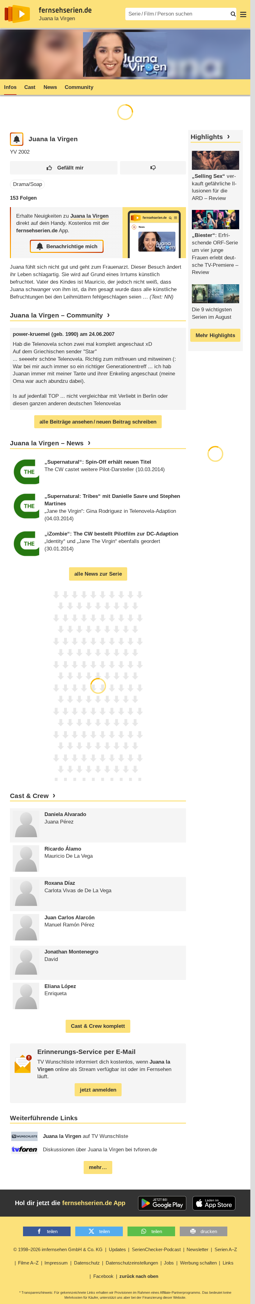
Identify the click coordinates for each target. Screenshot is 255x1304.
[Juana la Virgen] (154, 232)
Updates (117, 1249)
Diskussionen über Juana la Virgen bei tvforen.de (100, 1150)
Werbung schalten (198, 1262)
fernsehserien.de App (93, 1203)
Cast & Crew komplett (98, 1026)
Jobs (169, 1262)
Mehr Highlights (215, 335)
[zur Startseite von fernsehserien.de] (17, 14)
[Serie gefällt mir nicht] (153, 167)
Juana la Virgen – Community (56, 315)
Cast (29, 87)
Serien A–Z (226, 1249)
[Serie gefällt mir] (64, 167)
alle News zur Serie (98, 574)
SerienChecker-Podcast (156, 1249)
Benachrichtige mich (71, 246)
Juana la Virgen (57, 18)
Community (79, 87)
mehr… (98, 1167)
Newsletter (197, 1249)
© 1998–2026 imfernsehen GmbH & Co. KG (58, 1249)
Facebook (103, 1276)
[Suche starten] (233, 14)
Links (228, 1262)
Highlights (207, 137)
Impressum (56, 1262)
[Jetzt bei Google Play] (162, 1203)
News (50, 87)
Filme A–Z (28, 1262)
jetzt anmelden (98, 1090)
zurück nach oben (138, 1276)
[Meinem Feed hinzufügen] (16, 139)
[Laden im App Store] (213, 1203)
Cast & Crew (29, 796)
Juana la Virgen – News (47, 443)
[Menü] (243, 14)
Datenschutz (87, 1262)
